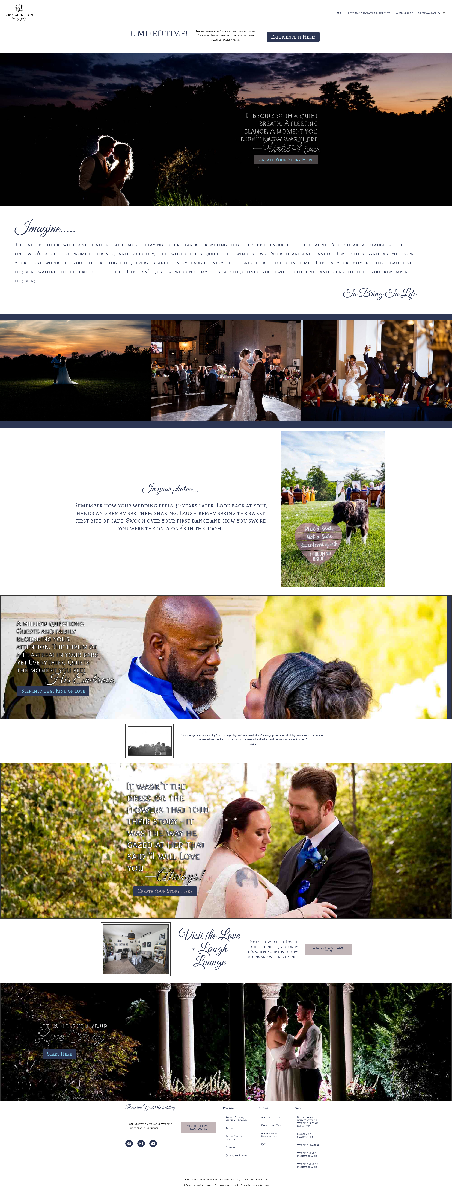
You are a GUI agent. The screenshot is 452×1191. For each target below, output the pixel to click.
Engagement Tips (271, 1125)
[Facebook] (129, 1143)
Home (338, 12)
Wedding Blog (404, 12)
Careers (230, 1147)
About (229, 1128)
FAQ (263, 1144)
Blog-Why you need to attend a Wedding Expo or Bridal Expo (307, 1121)
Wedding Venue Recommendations (308, 1154)
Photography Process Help (269, 1135)
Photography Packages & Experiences (368, 12)
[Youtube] (153, 1143)
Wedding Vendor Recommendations (308, 1165)
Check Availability (429, 12)
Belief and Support (237, 1155)
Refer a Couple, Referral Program (236, 1119)
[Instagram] (141, 1143)
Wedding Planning (308, 1144)
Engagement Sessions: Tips (305, 1135)
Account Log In (270, 1117)
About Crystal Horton (234, 1138)
